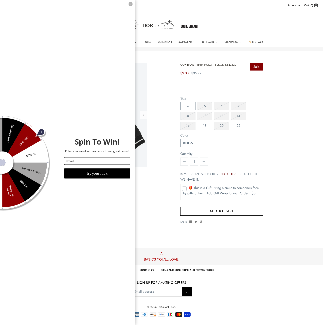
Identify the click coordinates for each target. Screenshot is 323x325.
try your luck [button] (97, 173)
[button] (131, 4)
